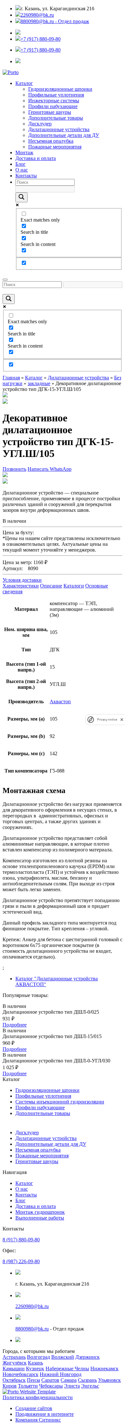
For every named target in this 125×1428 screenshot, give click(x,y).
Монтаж (24, 152)
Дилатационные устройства (58, 129)
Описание (51, 585)
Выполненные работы (39, 1218)
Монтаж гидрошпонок (40, 1212)
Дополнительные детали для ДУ (63, 135)
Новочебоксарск (20, 1374)
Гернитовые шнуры (49, 112)
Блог (20, 164)
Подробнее (15, 1024)
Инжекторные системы (53, 100)
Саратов (50, 1380)
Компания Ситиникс (38, 1420)
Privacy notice (107, 719)
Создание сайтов (33, 1408)
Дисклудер (40, 123)
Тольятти (28, 1386)
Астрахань (14, 1357)
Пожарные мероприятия (54, 146)
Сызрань (87, 1380)
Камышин (14, 1368)
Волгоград (38, 1357)
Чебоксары (51, 1386)
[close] (122, 719)
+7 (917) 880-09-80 (41, 39)
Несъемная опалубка (50, 141)
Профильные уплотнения (56, 94)
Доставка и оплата (35, 158)
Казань (35, 1362)
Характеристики (21, 585)
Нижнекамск (104, 1368)
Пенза (33, 1380)
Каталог (24, 83)
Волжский (62, 1357)
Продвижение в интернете (44, 1414)
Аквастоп (60, 701)
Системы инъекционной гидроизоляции (59, 1101)
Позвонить (14, 469)
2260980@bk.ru (37, 15)
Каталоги (73, 585)
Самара (69, 1380)
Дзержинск (87, 1357)
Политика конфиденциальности (38, 1397)
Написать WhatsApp (49, 469)
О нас (21, 170)
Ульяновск (109, 1380)
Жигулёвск (15, 1362)
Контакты (26, 175)
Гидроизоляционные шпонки (60, 89)
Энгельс (90, 1386)
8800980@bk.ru (32, 1328)
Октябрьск (14, 1380)
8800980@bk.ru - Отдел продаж (55, 21)
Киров (10, 1386)
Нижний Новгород (60, 1374)
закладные (39, 383)
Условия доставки (22, 580)
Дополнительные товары (55, 118)
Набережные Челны (67, 1368)
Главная (11, 377)
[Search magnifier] (21, 197)
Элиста (72, 1386)
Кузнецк (35, 1368)
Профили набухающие (53, 106)
